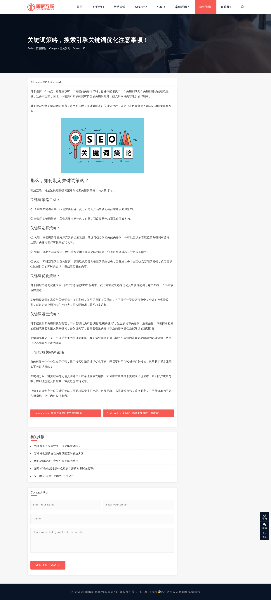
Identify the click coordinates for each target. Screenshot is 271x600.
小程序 (161, 6)
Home (36, 82)
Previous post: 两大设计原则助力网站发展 (58, 413)
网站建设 (119, 6)
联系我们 (226, 6)
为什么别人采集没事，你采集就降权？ (57, 446)
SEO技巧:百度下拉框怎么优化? (53, 476)
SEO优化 (141, 6)
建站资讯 (205, 6)
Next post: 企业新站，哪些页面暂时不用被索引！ (135, 413)
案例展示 (181, 6)
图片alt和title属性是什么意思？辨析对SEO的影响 (64, 468)
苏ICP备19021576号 (144, 591)
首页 (80, 6)
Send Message (48, 565)
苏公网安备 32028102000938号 (180, 591)
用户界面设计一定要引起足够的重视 (56, 460)
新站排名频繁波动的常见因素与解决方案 (59, 453)
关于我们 (98, 6)
